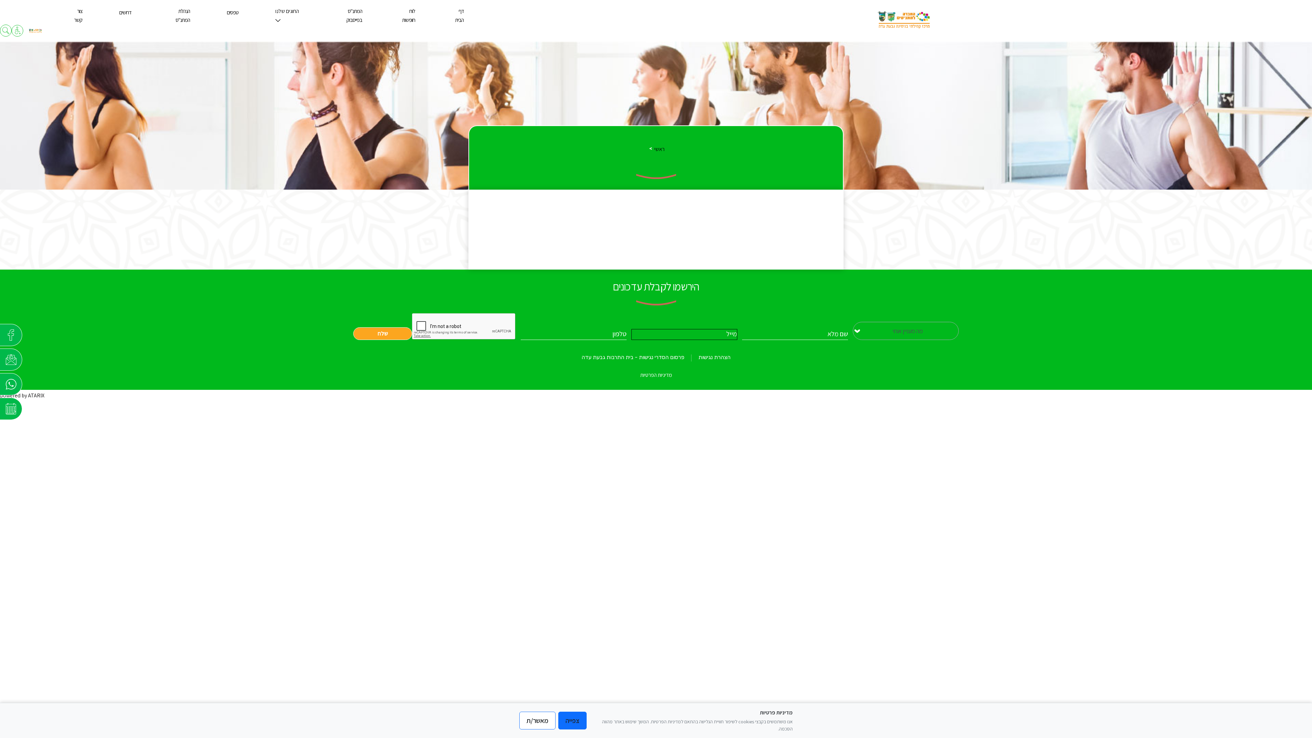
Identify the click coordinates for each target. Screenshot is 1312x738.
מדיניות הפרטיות (656, 375)
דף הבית (459, 16)
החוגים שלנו (287, 11)
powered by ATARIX (22, 395)
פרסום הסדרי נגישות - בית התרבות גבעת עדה (633, 357)
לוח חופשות (408, 16)
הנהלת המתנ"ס (183, 16)
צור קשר (78, 16)
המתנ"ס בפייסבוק (354, 16)
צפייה (572, 720)
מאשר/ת (537, 720)
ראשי (659, 149)
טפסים (232, 12)
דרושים (125, 12)
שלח (383, 333)
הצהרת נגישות (714, 357)
